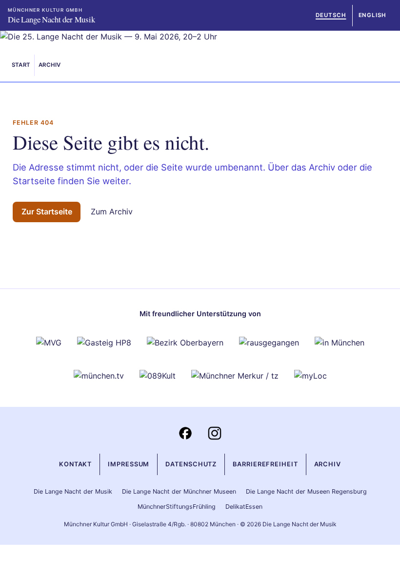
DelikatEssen (243, 506)
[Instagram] (214, 433)
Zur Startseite (46, 211)
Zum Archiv (112, 211)
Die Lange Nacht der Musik (73, 491)
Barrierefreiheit (265, 464)
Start (21, 64)
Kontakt (75, 464)
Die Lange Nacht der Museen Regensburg (306, 491)
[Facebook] (185, 433)
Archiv (49, 64)
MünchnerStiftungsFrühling (177, 506)
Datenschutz (191, 464)
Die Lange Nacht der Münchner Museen (179, 491)
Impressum (128, 464)
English (372, 15)
